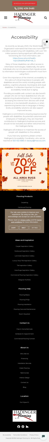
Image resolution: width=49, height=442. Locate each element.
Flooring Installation (24, 304)
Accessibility (7, 435)
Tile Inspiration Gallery (24, 265)
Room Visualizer (24, 314)
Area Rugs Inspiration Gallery (25, 270)
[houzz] (27, 426)
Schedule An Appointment (24, 334)
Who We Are (24, 354)
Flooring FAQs (24, 299)
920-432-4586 (18, 141)
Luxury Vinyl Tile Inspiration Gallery (24, 260)
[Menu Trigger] (5, 17)
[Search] (45, 18)
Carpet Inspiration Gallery (24, 246)
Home (4, 27)
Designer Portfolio (24, 280)
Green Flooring (24, 368)
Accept (13, 227)
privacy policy (25, 220)
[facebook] (19, 426)
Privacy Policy (34, 435)
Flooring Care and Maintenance (24, 309)
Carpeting (24, 202)
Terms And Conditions (20, 435)
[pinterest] (23, 426)
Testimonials (24, 373)
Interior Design (25, 377)
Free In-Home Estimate (24, 329)
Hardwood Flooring (24, 207)
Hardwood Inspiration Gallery (25, 251)
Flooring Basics (24, 295)
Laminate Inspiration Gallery (24, 256)
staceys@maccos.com (36, 141)
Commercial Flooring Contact (24, 338)
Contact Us (24, 382)
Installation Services (24, 363)
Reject (24, 227)
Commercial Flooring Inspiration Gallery (24, 275)
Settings (35, 227)
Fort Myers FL (24, 402)
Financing (24, 358)
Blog (24, 387)
